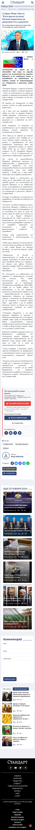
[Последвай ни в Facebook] (11, 768)
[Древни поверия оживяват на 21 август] (7, 708)
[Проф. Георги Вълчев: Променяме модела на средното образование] (7, 696)
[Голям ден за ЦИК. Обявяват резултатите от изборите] (17, 502)
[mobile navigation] (3, 2)
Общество (17, 781)
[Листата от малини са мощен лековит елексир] (7, 730)
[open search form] (32, 2)
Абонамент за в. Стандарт (17, 827)
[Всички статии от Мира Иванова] (6, 455)
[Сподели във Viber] (20, 463)
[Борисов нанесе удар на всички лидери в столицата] (17, 595)
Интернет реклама (17, 817)
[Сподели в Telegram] (24, 463)
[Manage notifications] (30, 825)
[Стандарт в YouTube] (11, 433)
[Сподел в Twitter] (16, 463)
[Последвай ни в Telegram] (25, 768)
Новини (3, 9)
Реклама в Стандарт (17, 820)
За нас (17, 810)
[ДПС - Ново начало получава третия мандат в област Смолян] (17, 525)
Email (5, 651)
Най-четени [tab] (7, 689)
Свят (17, 793)
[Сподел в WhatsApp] (28, 463)
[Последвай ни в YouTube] (16, 768)
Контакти (17, 822)
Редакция (17, 815)
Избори (5, 448)
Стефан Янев (8, 444)
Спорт (17, 796)
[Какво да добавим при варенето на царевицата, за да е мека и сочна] (7, 719)
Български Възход (22, 444)
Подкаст (17, 783)
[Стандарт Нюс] (17, 764)
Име (5, 643)
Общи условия (18, 812)
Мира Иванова (17, 457)
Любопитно (17, 788)
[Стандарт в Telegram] (15, 433)
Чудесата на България (17, 786)
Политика (17, 778)
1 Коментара (10, 473)
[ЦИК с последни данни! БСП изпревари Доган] (17, 618)
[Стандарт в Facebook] (6, 433)
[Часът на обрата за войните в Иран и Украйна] (7, 741)
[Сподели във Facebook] (12, 463)
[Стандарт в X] (19, 433)
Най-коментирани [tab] (20, 689)
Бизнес (17, 791)
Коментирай (10, 469)
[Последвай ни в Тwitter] (20, 768)
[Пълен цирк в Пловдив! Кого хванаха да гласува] (17, 572)
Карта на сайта (18, 825)
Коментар (7, 658)
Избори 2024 (12, 9)
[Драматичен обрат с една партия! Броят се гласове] (17, 549)
